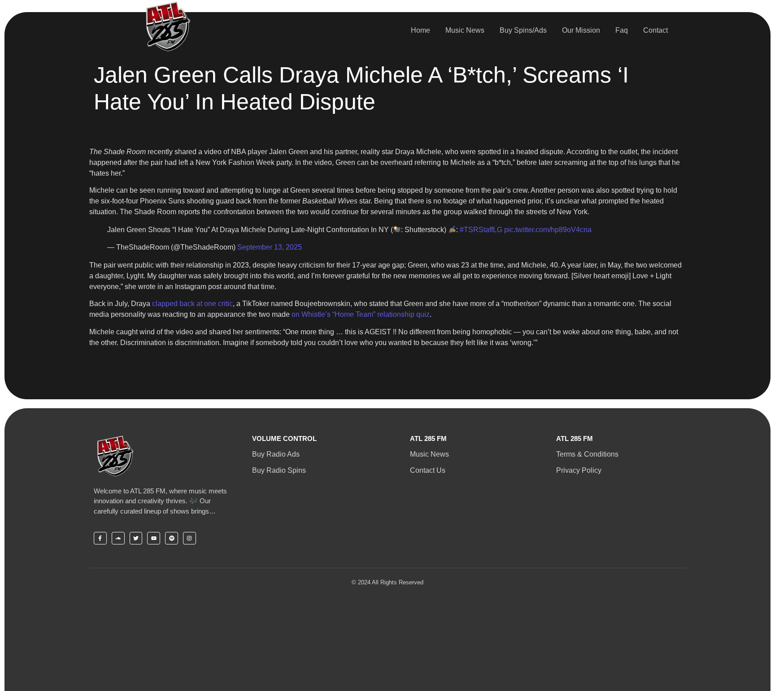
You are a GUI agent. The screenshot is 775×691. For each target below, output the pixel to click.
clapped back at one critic (192, 303)
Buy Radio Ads (276, 454)
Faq (621, 30)
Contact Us (427, 470)
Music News (464, 30)
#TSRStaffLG (481, 229)
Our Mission (581, 30)
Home (420, 30)
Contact (655, 30)
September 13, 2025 (269, 247)
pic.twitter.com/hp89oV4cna (548, 229)
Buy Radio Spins (279, 470)
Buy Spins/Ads (523, 30)
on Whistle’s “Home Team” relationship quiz (361, 314)
